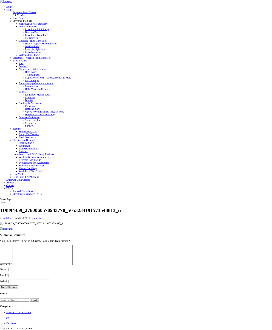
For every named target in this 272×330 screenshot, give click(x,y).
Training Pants (32, 74)
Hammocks (24, 145)
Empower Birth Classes (24, 12)
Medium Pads (32, 46)
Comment (6, 264)
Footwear (23, 91)
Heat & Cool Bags (28, 168)
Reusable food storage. (30, 160)
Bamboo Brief (32, 32)
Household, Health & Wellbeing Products (33, 154)
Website (4, 281)
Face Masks (18, 174)
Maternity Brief (32, 38)
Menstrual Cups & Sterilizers (33, 23)
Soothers (23, 66)
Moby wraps (31, 86)
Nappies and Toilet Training (33, 69)
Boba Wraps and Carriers (37, 89)
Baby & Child (20, 60)
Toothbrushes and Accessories (34, 162)
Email (4, 275)
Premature (30, 106)
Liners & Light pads (35, 49)
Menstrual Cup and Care (18, 312)
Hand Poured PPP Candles (26, 177)
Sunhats (29, 125)
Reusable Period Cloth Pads (33, 40)
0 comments (35, 218)
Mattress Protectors (28, 148)
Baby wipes (31, 72)
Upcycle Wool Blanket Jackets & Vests (44, 111)
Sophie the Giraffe (28, 131)
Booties (29, 100)
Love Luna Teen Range (37, 35)
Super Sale (18, 18)
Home (9, 6)
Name (4, 269)
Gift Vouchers (19, 15)
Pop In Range (32, 80)
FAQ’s (9, 188)
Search (34, 300)
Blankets (23, 151)
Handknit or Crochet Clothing (40, 114)
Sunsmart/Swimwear (29, 117)
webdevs (7, 218)
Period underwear (28, 26)
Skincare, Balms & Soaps (31, 165)
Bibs (21, 63)
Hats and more (32, 108)
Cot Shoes (30, 97)
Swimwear (30, 123)
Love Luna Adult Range (37, 29)
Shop (8, 9)
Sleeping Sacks (26, 143)
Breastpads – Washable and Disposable (32, 57)
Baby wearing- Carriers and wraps (36, 83)
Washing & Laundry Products (33, 157)
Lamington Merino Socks (38, 94)
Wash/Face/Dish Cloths (30, 171)
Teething (17, 128)
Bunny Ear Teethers (29, 134)
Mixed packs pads (34, 52)
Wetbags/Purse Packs (29, 55)
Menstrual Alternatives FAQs (27, 194)
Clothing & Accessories (30, 103)
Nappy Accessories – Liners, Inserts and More (48, 77)
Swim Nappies (32, 120)
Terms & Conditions (23, 191)
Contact (10, 185)
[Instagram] (7, 317)
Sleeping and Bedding (24, 140)
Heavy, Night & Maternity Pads (41, 43)
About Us (11, 182)
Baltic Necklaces (27, 137)
